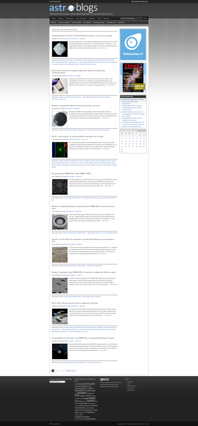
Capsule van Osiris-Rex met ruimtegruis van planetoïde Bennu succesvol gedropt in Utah (83, 240)
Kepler (93, 396)
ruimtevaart (64, 62)
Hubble (81, 392)
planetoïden (56, 62)
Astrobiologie (67, 60)
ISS (77, 395)
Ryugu (94, 64)
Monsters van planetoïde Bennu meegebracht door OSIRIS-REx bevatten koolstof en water (83, 207)
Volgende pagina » (71, 370)
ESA (77, 390)
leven (104, 233)
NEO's (102, 198)
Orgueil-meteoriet (86, 64)
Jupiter (82, 396)
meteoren (76, 165)
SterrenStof (111, 22)
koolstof (98, 233)
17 (122, 144)
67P (76, 384)
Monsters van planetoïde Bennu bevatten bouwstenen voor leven (76, 105)
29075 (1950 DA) (89, 163)
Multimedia (87, 22)
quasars (77, 405)
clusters (89, 386)
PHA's (88, 165)
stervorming (90, 408)
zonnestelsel (73, 62)
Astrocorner (76, 22)
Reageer (82, 38)
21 (136, 144)
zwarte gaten (91, 419)
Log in (147, 424)
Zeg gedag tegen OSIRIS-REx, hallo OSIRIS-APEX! (71, 173)
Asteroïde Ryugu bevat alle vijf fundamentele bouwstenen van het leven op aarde (82, 35)
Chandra (83, 386)
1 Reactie (79, 275)
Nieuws (112, 60)
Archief (53, 22)
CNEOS (54, 165)
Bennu (93, 62)
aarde (60, 60)
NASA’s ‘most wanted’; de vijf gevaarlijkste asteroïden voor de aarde (77, 136)
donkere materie (87, 388)
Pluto (90, 403)
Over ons (121, 22)
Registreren (130, 381)
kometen (92, 161)
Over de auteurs (81, 18)
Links (99, 18)
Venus (81, 412)
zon (81, 415)
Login (128, 384)
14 (136, 141)
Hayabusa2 (103, 329)
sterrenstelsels (80, 408)
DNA (109, 62)
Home (54, 18)
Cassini (77, 386)
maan (86, 398)
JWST (88, 396)
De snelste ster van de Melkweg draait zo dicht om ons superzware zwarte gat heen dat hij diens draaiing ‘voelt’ (133, 124)
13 (133, 141)
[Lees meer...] (102, 48)
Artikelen (136, 1)
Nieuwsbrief (69, 18)
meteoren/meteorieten (101, 60)
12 (129, 141)
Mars (92, 398)
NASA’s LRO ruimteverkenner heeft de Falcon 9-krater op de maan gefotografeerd (133, 101)
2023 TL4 (82, 163)
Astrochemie (77, 60)
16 (144, 141)
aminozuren (90, 97)
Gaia (76, 393)
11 (125, 141)
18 (125, 144)
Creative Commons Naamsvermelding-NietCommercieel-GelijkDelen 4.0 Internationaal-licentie (111, 384)
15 (140, 141)
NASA (100, 97)
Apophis (96, 163)
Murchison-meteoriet (72, 64)
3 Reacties (78, 211)
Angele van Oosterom (71, 38)
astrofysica (79, 161)
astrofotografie (88, 384)
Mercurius (84, 401)
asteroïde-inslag (105, 163)
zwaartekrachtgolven (82, 417)
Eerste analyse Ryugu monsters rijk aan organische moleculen (75, 303)
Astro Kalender (64, 22)
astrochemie (87, 62)
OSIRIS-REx (62, 99)
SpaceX (94, 405)
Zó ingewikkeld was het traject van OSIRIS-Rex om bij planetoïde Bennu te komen (83, 338)
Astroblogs (99, 9)
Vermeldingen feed (132, 386)
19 (129, 144)
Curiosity (78, 388)
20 (133, 144)
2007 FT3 (76, 163)
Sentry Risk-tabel (96, 165)
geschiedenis (92, 327)
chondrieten (95, 329)
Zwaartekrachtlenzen (80, 419)
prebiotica (79, 331)
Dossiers (92, 18)
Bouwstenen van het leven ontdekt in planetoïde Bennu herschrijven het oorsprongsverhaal (78, 71)
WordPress (141, 424)
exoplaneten (90, 390)
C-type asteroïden (84, 329)
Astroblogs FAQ (98, 22)
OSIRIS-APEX (107, 198)
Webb (90, 412)
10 (122, 141)
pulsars (94, 403)
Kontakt (60, 18)
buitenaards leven (102, 62)
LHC (81, 398)
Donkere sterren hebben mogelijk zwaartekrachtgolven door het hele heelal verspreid (132, 108)
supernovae (79, 410)
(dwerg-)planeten (64, 161)
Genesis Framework (132, 424)
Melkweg (91, 60)
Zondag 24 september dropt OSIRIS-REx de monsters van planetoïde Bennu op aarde (84, 272)
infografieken (90, 393)
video (74, 130)
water (115, 233)
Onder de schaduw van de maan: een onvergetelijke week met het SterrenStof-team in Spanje (133, 114)
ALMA (79, 384)
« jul (121, 151)
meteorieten (60, 64)
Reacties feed (130, 388)
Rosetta (81, 405)
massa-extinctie (67, 165)
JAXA (54, 64)
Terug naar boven (55, 424)
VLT (85, 412)
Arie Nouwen (70, 75)
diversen (84, 60)
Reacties (145, 1)
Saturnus (88, 405)
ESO (81, 390)
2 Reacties (84, 139)
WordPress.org (131, 390)
